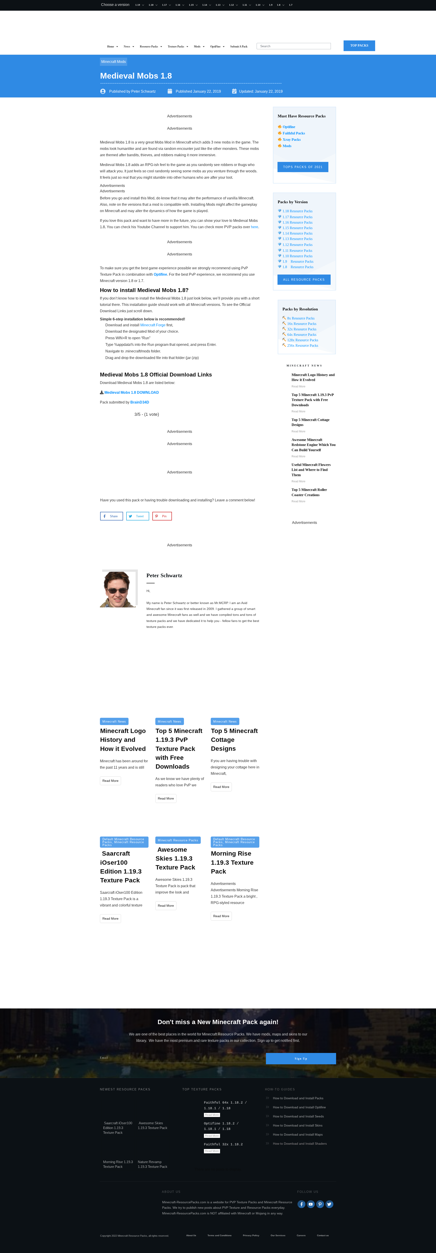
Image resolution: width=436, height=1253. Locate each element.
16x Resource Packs (301, 324)
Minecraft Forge (153, 325)
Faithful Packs (294, 133)
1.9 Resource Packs (297, 261)
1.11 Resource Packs (297, 251)
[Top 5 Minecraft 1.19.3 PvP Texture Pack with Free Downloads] (179, 702)
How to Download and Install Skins (297, 1125)
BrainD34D (139, 402)
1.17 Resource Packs (297, 217)
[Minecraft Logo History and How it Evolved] (124, 702)
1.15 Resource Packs (297, 228)
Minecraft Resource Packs (123, 843)
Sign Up (301, 1058)
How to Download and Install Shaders (300, 1143)
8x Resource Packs (300, 318)
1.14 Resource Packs (297, 233)
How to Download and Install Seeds (298, 1116)
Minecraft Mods (113, 62)
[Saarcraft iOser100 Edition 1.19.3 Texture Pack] (124, 822)
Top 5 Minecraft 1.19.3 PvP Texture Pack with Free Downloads (313, 400)
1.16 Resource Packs (297, 222)
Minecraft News (114, 721)
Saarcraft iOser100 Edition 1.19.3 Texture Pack (117, 1127)
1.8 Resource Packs (297, 267)
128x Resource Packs (302, 340)
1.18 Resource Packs (297, 211)
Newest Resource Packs (125, 1089)
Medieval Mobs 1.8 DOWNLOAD (131, 392)
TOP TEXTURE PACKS (202, 1089)
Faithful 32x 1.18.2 (223, 1145)
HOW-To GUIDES (280, 1089)
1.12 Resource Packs (297, 245)
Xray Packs (292, 139)
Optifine (289, 127)
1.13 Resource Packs (297, 239)
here (254, 227)
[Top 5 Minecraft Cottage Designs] (235, 702)
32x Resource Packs (301, 329)
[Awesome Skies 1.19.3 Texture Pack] (179, 822)
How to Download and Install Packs (298, 1098)
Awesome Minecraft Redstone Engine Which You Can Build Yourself (314, 445)
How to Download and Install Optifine (299, 1107)
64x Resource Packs (301, 335)
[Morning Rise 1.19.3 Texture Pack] (235, 822)
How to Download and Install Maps (298, 1134)
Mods (287, 146)
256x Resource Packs (302, 345)
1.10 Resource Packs (297, 256)
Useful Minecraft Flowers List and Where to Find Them (311, 470)
